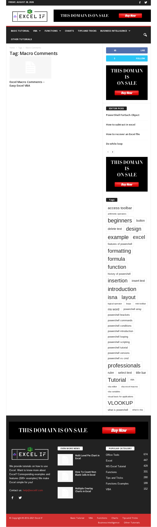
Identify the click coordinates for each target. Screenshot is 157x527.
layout (129, 297)
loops (128, 303)
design (133, 229)
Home (12, 47)
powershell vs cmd (118, 358)
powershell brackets (119, 314)
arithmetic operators (117, 214)
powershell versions (119, 353)
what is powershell (118, 409)
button (140, 220)
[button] (145, 35)
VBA (35, 30)
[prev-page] (108, 152)
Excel (109, 460)
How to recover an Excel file (123, 134)
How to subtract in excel (120, 124)
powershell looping (118, 336)
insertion (118, 281)
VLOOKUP (120, 403)
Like (143, 50)
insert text (138, 280)
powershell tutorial (118, 347)
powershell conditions (120, 325)
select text (125, 372)
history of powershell (119, 273)
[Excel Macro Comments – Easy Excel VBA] (30, 67)
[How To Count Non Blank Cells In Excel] (65, 476)
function (117, 267)
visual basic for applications (120, 396)
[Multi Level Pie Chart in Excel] (65, 460)
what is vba (137, 410)
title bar (141, 372)
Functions (51, 30)
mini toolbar (140, 303)
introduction (122, 289)
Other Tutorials (21, 39)
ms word (113, 309)
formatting (119, 251)
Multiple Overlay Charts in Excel (84, 490)
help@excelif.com (33, 490)
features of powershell (120, 244)
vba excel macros (129, 386)
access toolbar (120, 208)
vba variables (114, 391)
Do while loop (114, 143)
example (118, 237)
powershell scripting (119, 342)
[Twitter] (145, 3)
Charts (69, 30)
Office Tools (112, 454)
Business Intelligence (113, 30)
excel (139, 237)
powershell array (132, 309)
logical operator (115, 303)
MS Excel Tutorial (116, 466)
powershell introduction (120, 331)
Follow (140, 58)
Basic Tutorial (20, 30)
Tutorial (117, 380)
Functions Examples (117, 483)
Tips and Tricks (87, 30)
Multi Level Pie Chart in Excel (87, 457)
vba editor (112, 386)
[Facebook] (139, 3)
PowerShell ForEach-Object (122, 115)
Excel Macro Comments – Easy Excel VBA (27, 83)
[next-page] (112, 152)
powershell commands (120, 320)
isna (112, 297)
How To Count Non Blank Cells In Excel (85, 473)
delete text (115, 228)
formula (116, 259)
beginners (120, 220)
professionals (124, 365)
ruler (111, 372)
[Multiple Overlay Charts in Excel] (65, 492)
